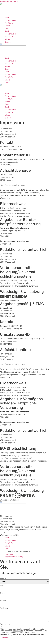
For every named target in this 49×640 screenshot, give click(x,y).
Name (2, 585)
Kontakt (8, 28)
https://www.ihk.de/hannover (12, 185)
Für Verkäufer (10, 20)
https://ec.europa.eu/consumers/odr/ (15, 458)
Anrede (3, 578)
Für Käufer (9, 23)
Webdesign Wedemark (9, 300)
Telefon (3, 600)
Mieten (7, 26)
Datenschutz (5, 624)
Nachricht (4, 608)
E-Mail (2, 593)
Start (7, 17)
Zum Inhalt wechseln (9, 1)
